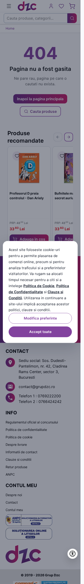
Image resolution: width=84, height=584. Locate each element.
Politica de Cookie (38, 286)
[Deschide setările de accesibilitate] (72, 554)
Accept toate (40, 332)
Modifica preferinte (40, 318)
